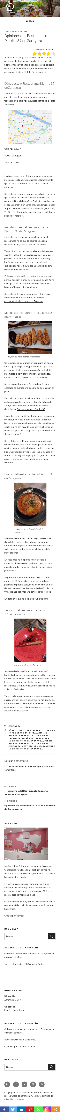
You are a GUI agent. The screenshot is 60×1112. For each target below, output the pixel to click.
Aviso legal (36, 1096)
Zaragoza (14, 726)
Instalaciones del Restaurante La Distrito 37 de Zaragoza (30, 735)
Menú (32, 21)
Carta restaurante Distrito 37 (31, 409)
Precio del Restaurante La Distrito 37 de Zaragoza (30, 743)
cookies (20, 1099)
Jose (26, 32)
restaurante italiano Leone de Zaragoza (23, 301)
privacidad (9, 1099)
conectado (32, 766)
